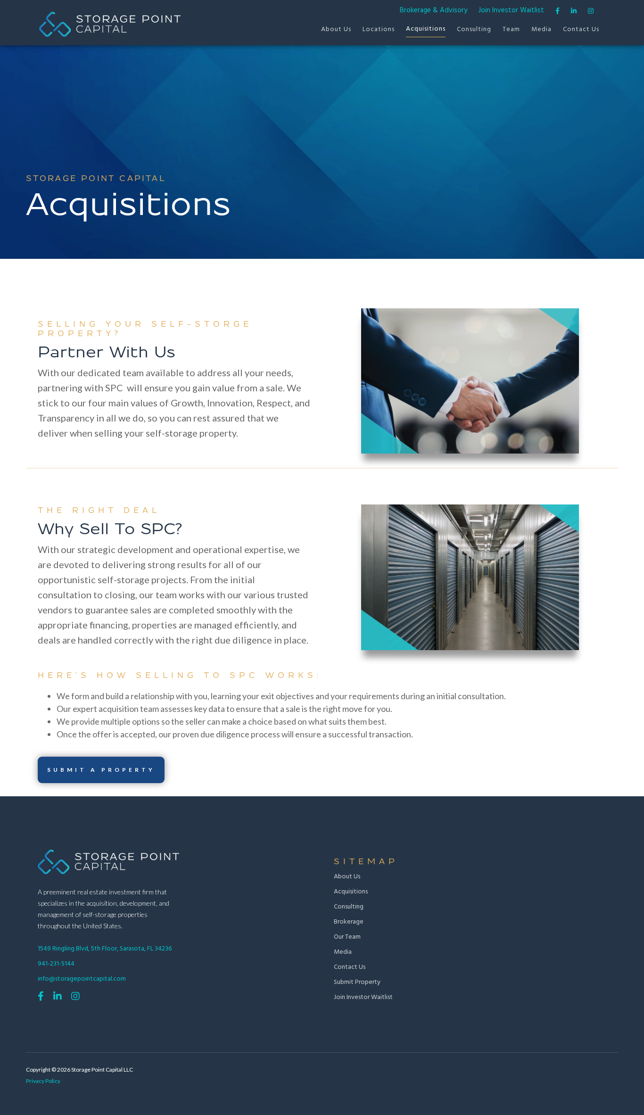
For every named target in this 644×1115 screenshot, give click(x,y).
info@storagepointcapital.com (82, 979)
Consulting (474, 29)
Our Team (347, 937)
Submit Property (357, 982)
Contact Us (581, 29)
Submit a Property (101, 769)
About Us (336, 29)
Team (511, 29)
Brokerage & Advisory (433, 10)
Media (541, 29)
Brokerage (348, 922)
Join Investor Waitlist (511, 10)
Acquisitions (426, 29)
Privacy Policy (43, 1080)
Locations (379, 29)
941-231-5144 (56, 963)
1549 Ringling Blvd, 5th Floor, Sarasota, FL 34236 (105, 948)
